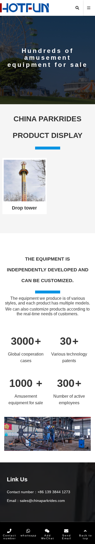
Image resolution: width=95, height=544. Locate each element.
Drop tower (24, 208)
